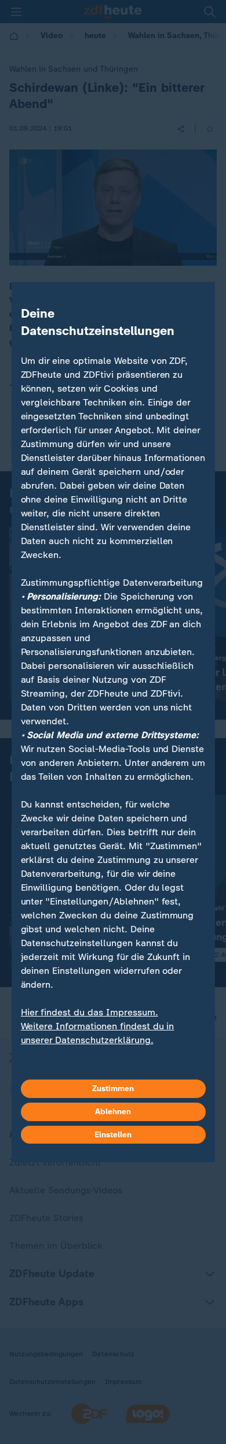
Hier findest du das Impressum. (89, 1012)
